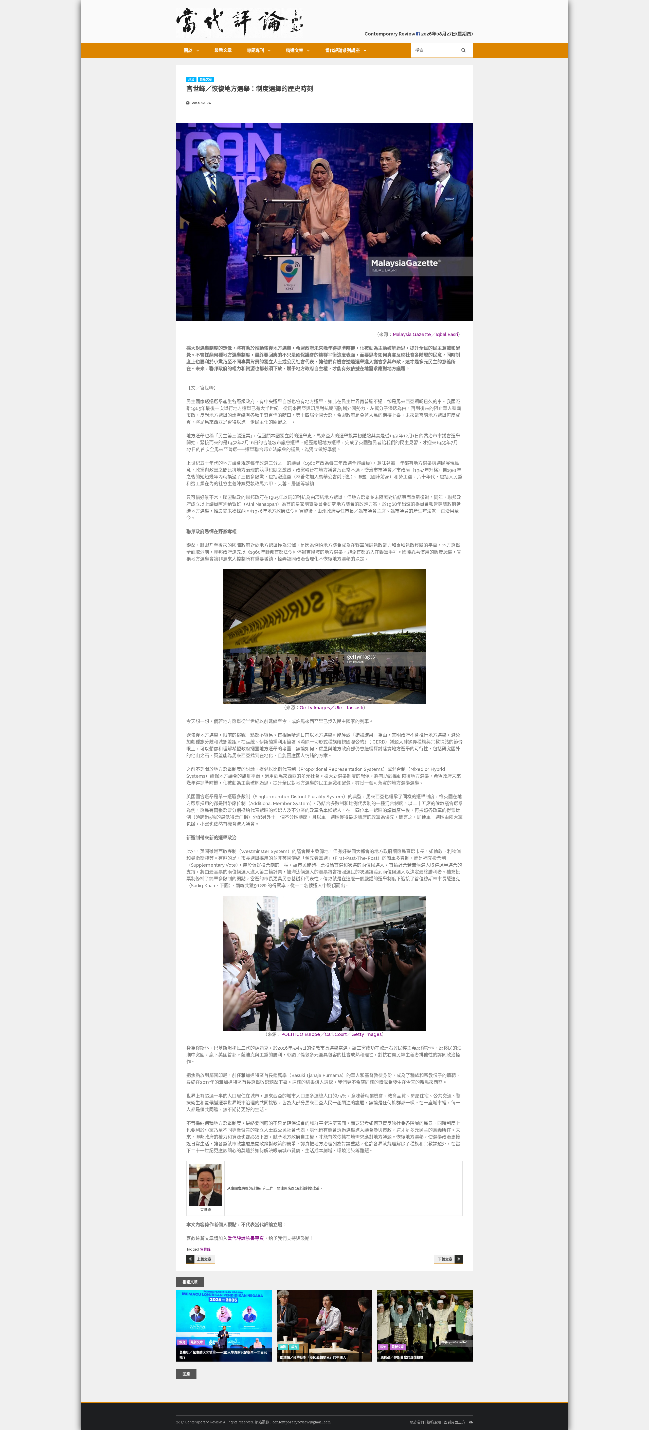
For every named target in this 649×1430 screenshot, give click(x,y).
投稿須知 (434, 1422)
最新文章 (223, 50)
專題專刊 (255, 50)
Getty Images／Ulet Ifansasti (331, 707)
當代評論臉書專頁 (245, 1238)
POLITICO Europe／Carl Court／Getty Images (331, 1034)
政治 (191, 79)
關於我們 (417, 1422)
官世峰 (205, 1249)
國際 (283, 1347)
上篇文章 (204, 1259)
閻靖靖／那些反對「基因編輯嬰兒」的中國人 (313, 1357)
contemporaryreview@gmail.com (302, 1422)
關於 (188, 50)
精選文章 (294, 50)
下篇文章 (445, 1259)
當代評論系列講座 (342, 50)
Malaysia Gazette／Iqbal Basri (425, 334)
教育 (182, 1342)
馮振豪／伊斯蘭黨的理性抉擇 (402, 1357)
